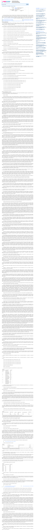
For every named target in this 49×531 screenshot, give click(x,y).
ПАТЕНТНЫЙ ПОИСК (5, 2)
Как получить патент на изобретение (15, 1)
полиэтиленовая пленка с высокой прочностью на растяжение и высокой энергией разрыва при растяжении (40, 16)
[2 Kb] (9, 441)
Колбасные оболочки (42, 31)
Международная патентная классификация (16, 2)
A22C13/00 (16, 8)
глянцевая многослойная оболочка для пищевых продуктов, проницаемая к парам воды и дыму (41, 33)
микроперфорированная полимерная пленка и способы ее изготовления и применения (40, 25)
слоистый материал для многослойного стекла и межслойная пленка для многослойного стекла (41, 18)
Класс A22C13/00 (38, 31)
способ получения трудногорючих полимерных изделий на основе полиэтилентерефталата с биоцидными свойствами (41, 20)
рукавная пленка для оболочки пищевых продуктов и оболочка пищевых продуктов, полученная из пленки (41, 35)
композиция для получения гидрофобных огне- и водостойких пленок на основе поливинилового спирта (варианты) (41, 27)
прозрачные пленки (39, 9)
